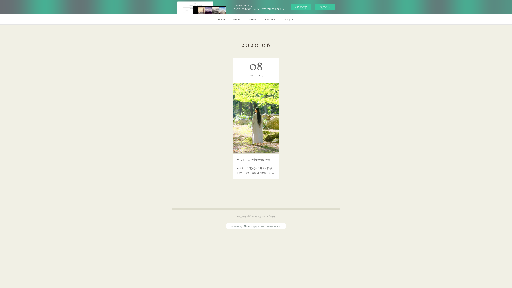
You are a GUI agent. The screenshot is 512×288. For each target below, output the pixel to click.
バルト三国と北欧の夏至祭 (253, 160)
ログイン (325, 7)
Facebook (270, 19)
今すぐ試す (300, 7)
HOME (221, 19)
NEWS (253, 19)
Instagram (288, 19)
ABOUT (237, 19)
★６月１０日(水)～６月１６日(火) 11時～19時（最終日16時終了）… (256, 170)
